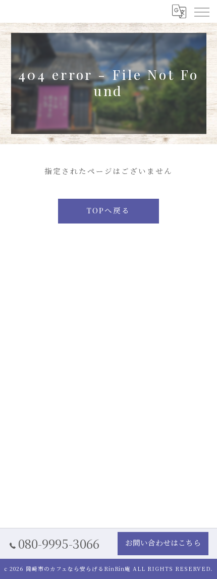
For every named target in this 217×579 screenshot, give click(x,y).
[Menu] (201, 11)
